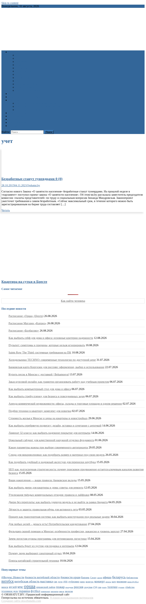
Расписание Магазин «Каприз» (27, 323)
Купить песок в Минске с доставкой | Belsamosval (39, 374)
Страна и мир (24, 77)
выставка (46, 581)
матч (114, 582)
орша (29, 586)
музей (13, 587)
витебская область (27, 581)
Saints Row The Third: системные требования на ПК (40, 352)
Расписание (16, 100)
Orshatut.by (33, 185)
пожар (60, 587)
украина (24, 591)
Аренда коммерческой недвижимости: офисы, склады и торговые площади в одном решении (65, 403)
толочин (112, 586)
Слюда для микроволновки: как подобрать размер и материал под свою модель (57, 454)
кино (82, 581)
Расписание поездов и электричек (36, 109)
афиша (107, 577)
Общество (22, 67)
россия (78, 587)
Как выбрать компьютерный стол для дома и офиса (40, 389)
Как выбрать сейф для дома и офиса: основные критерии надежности (51, 337)
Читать (5, 210)
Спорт (19, 74)
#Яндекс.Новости (12, 577)
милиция (122, 581)
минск (4, 587)
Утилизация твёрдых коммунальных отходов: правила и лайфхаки (49, 494)
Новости (14, 51)
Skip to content (9, 2)
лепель (108, 582)
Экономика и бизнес (28, 84)
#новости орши (70, 577)
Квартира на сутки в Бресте (24, 281)
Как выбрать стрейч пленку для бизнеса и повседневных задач (47, 396)
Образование (24, 61)
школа (61, 591)
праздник (69, 587)
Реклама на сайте (19, 125)
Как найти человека (73, 300)
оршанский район (45, 587)
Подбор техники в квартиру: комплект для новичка (40, 410)
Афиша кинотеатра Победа (25, 96)
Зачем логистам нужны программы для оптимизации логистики (48, 538)
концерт (99, 581)
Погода (13, 119)
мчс (20, 587)
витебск (7, 581)
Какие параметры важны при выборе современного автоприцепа (48, 447)
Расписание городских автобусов (36, 103)
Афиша (13, 93)
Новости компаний (27, 87)
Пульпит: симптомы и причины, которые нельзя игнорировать (47, 345)
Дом (18, 64)
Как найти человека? (28, 90)
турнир (121, 587)
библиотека (132, 577)
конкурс (90, 581)
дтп (65, 581)
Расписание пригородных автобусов (38, 106)
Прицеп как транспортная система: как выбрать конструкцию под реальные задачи (59, 516)
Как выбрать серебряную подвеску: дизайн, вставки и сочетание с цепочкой (55, 425)
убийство (130, 587)
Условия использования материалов (71, 597)
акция (99, 578)
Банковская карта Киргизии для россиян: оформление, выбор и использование (56, 367)
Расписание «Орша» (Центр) (26, 316)
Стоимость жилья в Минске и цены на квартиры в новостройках (48, 418)
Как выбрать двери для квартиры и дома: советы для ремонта (46, 487)
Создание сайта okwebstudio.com (21, 600)
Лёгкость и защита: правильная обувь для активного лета (43, 509)
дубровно (73, 581)
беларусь (119, 577)
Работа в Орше (18, 112)
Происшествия (25, 71)
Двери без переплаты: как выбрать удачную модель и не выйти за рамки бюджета (58, 502)
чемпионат (45, 591)
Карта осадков (17, 122)
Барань (85, 577)
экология (69, 591)
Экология (21, 80)
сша (99, 587)
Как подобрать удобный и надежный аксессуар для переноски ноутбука (52, 462)
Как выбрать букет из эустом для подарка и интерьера (41, 546)
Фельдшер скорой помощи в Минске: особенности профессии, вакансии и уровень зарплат (64, 531)
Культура (21, 58)
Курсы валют (17, 116)
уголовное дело (9, 591)
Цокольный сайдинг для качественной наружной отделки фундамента (51, 440)
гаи (55, 581)
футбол (35, 591)
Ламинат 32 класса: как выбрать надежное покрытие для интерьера (49, 432)
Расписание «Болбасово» (24, 330)
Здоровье (21, 55)
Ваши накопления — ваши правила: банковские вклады (43, 480)
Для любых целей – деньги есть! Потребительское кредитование (48, 524)
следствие (88, 587)
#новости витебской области (42, 577)
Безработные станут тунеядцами (31, 179)
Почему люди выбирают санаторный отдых (35, 553)
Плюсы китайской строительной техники (34, 560)
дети (60, 581)
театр (104, 587)
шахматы (54, 591)
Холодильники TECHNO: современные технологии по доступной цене (52, 359)
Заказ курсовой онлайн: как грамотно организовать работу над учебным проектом (59, 381)
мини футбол (133, 582)
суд (95, 586)
